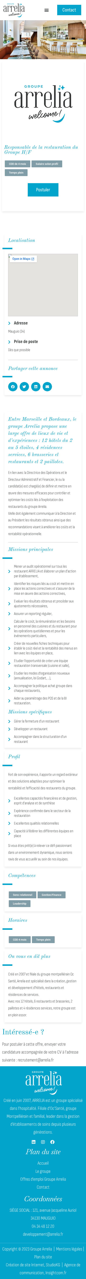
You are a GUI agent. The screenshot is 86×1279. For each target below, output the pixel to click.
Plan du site (43, 1257)
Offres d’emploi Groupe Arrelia (43, 1179)
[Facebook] (52, 1142)
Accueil (43, 1163)
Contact (43, 1187)
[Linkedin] (33, 1142)
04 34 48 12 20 (43, 1226)
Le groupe (43, 1171)
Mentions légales (69, 1249)
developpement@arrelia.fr (43, 1234)
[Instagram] (43, 1142)
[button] (46, 10)
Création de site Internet (25, 1265)
